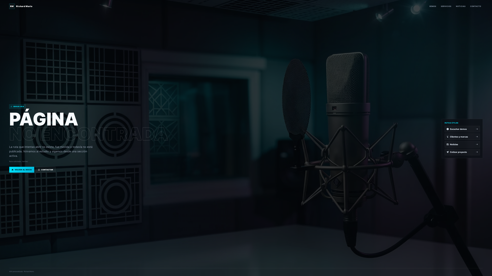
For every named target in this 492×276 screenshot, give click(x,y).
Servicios (446, 6)
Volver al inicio (23, 170)
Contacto (475, 6)
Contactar (47, 170)
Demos (432, 6)
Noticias (460, 6)
